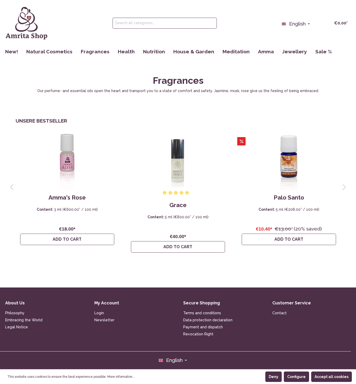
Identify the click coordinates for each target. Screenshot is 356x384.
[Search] (211, 23)
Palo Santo (289, 197)
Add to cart (67, 239)
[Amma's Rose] (67, 161)
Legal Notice (16, 327)
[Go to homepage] (26, 23)
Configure (296, 377)
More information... (121, 377)
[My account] (316, 23)
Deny (273, 377)
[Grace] (178, 161)
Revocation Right (198, 334)
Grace (178, 205)
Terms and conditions (202, 313)
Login (99, 313)
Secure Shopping (201, 302)
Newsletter (104, 320)
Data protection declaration (207, 320)
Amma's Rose (67, 197)
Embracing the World (23, 320)
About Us (15, 302)
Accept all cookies (331, 377)
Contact (279, 313)
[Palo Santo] (289, 161)
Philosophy (14, 313)
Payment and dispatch (203, 327)
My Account (106, 302)
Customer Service (291, 302)
